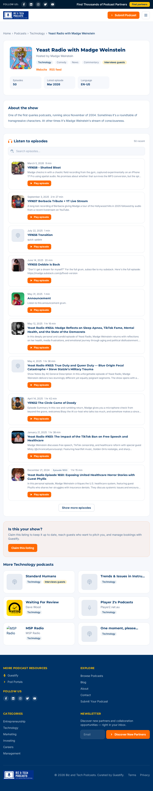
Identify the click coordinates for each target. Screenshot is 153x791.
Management (12, 753)
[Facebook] (24, 4)
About (84, 688)
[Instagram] (38, 4)
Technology (37, 33)
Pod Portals (15, 681)
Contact (85, 695)
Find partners (139, 4)
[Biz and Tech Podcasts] (15, 15)
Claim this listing (22, 548)
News (75, 62)
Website (41, 69)
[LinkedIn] (31, 4)
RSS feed (55, 69)
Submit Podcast (125, 15)
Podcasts (20, 33)
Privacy (145, 775)
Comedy (61, 62)
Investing (9, 740)
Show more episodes (76, 507)
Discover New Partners (130, 734)
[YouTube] (52, 4)
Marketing (10, 734)
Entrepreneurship (14, 721)
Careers (8, 747)
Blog (83, 682)
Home (7, 33)
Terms (132, 775)
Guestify (13, 675)
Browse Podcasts (91, 675)
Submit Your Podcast (94, 701)
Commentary (91, 62)
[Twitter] (45, 4)
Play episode (41, 183)
